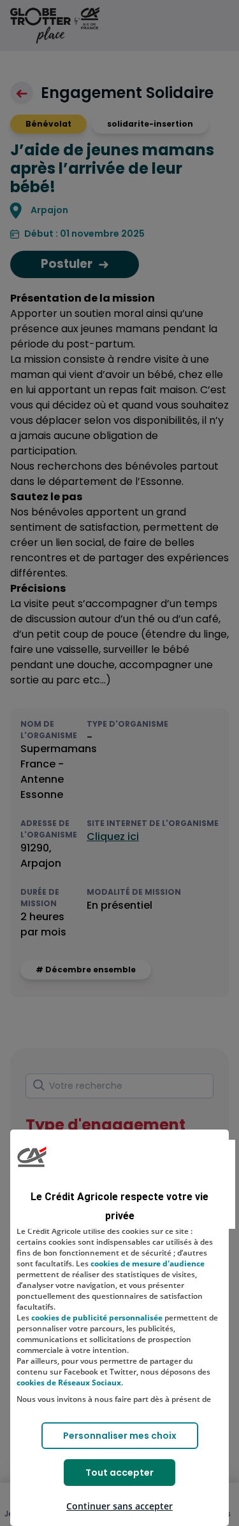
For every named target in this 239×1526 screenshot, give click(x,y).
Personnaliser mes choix (120, 1435)
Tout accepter (119, 1472)
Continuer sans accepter (119, 1506)
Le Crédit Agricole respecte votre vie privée (119, 1206)
